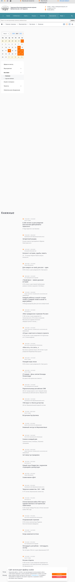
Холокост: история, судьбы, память (35, 253)
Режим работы (50, 9)
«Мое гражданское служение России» (35, 314)
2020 (13, 33)
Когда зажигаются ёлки (31, 534)
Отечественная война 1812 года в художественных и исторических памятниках (34, 503)
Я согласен (59, 574)
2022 (20, 33)
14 (18, 47)
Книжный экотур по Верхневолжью (35, 427)
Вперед (5, 575)
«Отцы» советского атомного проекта (36, 333)
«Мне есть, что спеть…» (31, 347)
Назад (4, 572)
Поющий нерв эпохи (30, 362)
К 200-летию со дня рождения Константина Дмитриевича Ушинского (33, 224)
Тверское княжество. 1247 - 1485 (33, 489)
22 (22, 50)
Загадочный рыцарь (29, 239)
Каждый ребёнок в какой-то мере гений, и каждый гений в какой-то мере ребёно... (34, 299)
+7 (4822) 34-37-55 (51, 8)
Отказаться (59, 576)
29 (22, 54)
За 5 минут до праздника (31, 455)
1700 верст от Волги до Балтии (33, 403)
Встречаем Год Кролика (31, 415)
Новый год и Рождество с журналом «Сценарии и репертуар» (35, 466)
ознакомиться (34, 575)
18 (9, 50)
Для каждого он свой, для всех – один (35, 267)
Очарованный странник (31, 520)
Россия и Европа (28, 560)
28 (19, 54)
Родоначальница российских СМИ (34, 388)
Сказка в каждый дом (30, 439)
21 (18, 50)
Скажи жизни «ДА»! (29, 477)
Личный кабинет (64, 1)
